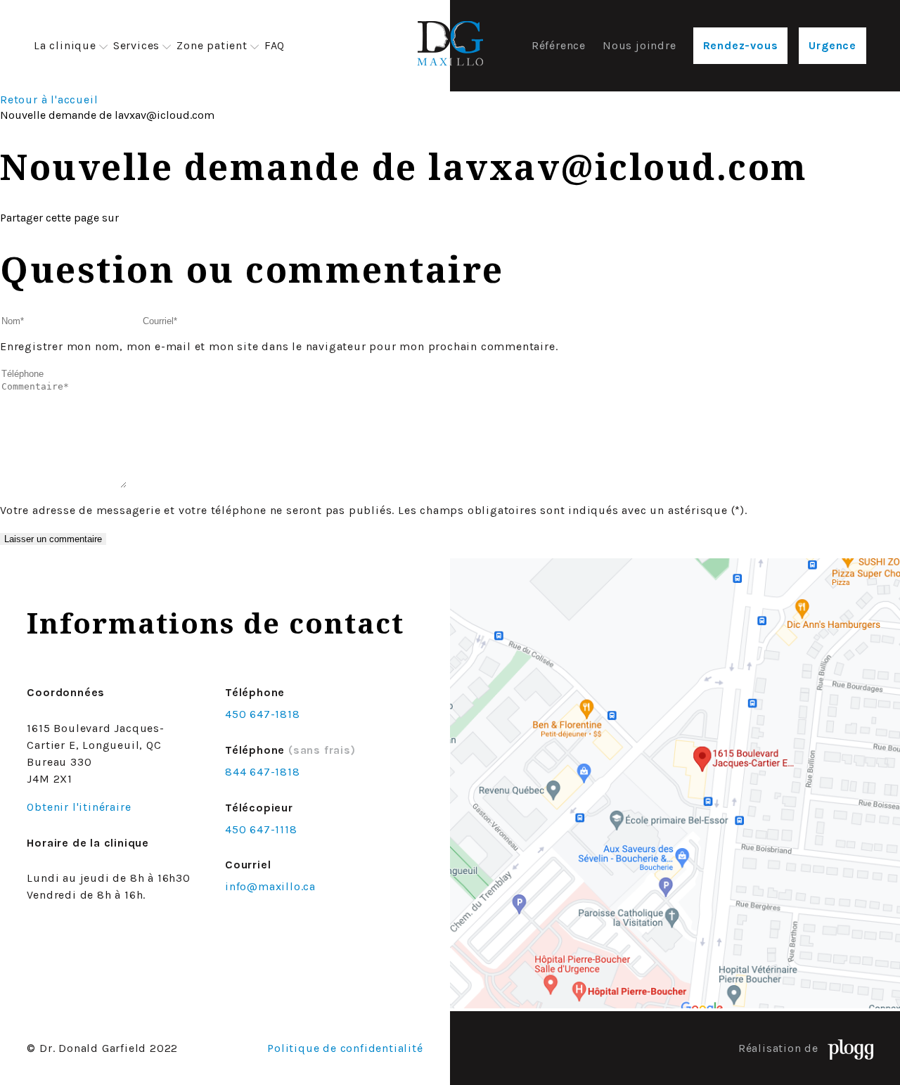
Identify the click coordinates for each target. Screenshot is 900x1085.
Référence (559, 45)
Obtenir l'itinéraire (79, 807)
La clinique (65, 45)
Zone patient (212, 45)
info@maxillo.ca (270, 886)
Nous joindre (639, 45)
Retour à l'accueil (49, 99)
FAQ (274, 45)
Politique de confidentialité (345, 1048)
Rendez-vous (740, 45)
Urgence (832, 45)
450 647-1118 (261, 829)
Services (136, 45)
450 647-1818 (262, 714)
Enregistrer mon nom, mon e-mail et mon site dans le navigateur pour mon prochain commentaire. (279, 346)
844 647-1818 (262, 771)
